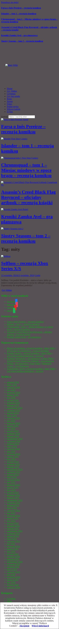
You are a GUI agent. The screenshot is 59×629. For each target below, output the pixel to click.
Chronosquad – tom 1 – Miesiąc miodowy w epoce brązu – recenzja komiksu (26, 170)
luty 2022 (11, 521)
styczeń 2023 (13, 492)
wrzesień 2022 (13, 503)
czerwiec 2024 (13, 449)
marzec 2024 (12, 456)
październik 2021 (14, 531)
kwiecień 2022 (13, 515)
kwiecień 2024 (13, 454)
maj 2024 (11, 451)
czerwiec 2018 (13, 587)
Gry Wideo (12, 91)
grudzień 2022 (13, 495)
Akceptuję (24, 626)
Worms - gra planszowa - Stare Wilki (23, 363)
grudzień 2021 (13, 526)
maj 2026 (11, 390)
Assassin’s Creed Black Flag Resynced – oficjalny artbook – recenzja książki (28, 197)
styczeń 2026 (13, 400)
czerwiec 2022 (13, 510)
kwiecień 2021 (13, 546)
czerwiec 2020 (13, 572)
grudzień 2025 (13, 403)
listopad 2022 (13, 497)
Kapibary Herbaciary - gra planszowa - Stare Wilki (30, 358)
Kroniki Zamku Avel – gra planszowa (19, 35)
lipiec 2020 (12, 569)
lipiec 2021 (12, 539)
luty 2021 (11, 551)
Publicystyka (12, 106)
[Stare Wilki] (11, 65)
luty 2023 (11, 490)
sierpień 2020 (13, 567)
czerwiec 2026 (13, 387)
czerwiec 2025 (13, 418)
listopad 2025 (13, 405)
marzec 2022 (12, 518)
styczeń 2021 (13, 554)
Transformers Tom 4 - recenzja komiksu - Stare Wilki (31, 369)
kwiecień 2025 (13, 423)
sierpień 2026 (13, 382)
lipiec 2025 (12, 415)
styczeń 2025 (13, 431)
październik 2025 (14, 408)
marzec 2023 (12, 487)
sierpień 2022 (13, 505)
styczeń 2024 (13, 462)
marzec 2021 (12, 549)
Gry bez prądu (13, 96)
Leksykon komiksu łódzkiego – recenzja (25, 356)
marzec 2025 (12, 426)
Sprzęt (10, 101)
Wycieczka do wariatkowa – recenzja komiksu (28, 351)
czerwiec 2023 (13, 480)
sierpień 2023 (13, 474)
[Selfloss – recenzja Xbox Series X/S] (5, 256)
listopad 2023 (13, 467)
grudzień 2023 (13, 464)
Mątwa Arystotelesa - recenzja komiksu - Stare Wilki (30, 348)
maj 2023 (11, 482)
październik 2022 (14, 500)
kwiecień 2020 (13, 577)
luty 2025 (11, 428)
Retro (9, 99)
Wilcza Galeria (13, 109)
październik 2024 (14, 438)
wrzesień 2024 (13, 441)
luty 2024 (11, 459)
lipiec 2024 (12, 446)
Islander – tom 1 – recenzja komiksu (18, 13)
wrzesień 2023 (13, 472)
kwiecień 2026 (13, 392)
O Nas (10, 111)
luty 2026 (11, 397)
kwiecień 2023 (13, 485)
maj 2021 (11, 544)
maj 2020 (11, 574)
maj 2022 (11, 513)
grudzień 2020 (13, 556)
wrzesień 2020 (13, 564)
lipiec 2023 (12, 477)
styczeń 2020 (13, 585)
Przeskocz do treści (9, 2)
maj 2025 (11, 421)
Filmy (9, 104)
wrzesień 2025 (13, 410)
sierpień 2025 (13, 413)
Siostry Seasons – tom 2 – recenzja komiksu (22, 41)
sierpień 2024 (13, 444)
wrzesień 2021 (13, 533)
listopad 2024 (13, 436)
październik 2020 (14, 562)
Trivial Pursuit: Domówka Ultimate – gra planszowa (30, 361)
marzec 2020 (12, 580)
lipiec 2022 (12, 508)
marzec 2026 (12, 395)
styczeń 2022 (13, 523)
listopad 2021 (13, 528)
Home (9, 88)
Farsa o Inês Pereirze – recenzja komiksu (21, 8)
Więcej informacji (40, 626)
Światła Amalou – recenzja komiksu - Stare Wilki (29, 353)
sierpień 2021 (13, 536)
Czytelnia (11, 93)
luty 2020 (11, 582)
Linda (37, 275)
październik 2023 (14, 469)
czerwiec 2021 (13, 541)
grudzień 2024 (13, 433)
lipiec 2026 (12, 385)
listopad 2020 (13, 559)
